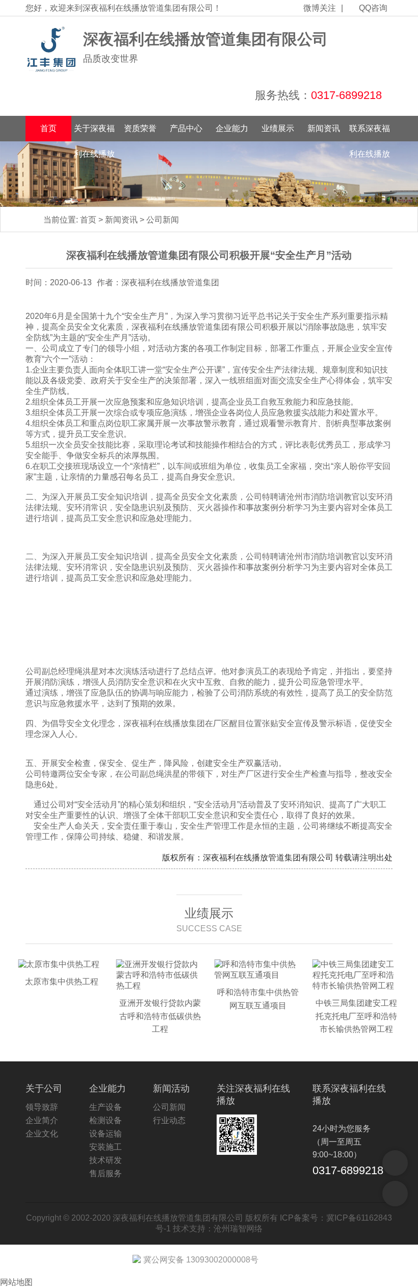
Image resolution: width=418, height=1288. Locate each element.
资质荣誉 (140, 128)
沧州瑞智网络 (238, 1228)
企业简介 (41, 1120)
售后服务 (105, 1173)
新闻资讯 (323, 128)
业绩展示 (278, 128)
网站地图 (16, 1282)
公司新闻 (162, 219)
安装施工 (105, 1147)
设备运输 (105, 1133)
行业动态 (169, 1120)
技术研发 (105, 1160)
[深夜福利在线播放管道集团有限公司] (51, 49)
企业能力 (232, 128)
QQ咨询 (373, 8)
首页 (48, 128)
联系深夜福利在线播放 (369, 132)
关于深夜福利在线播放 (94, 132)
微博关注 (319, 8)
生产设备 (105, 1107)
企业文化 (41, 1133)
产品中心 (186, 128)
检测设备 (105, 1120)
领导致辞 (41, 1107)
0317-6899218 (346, 95)
